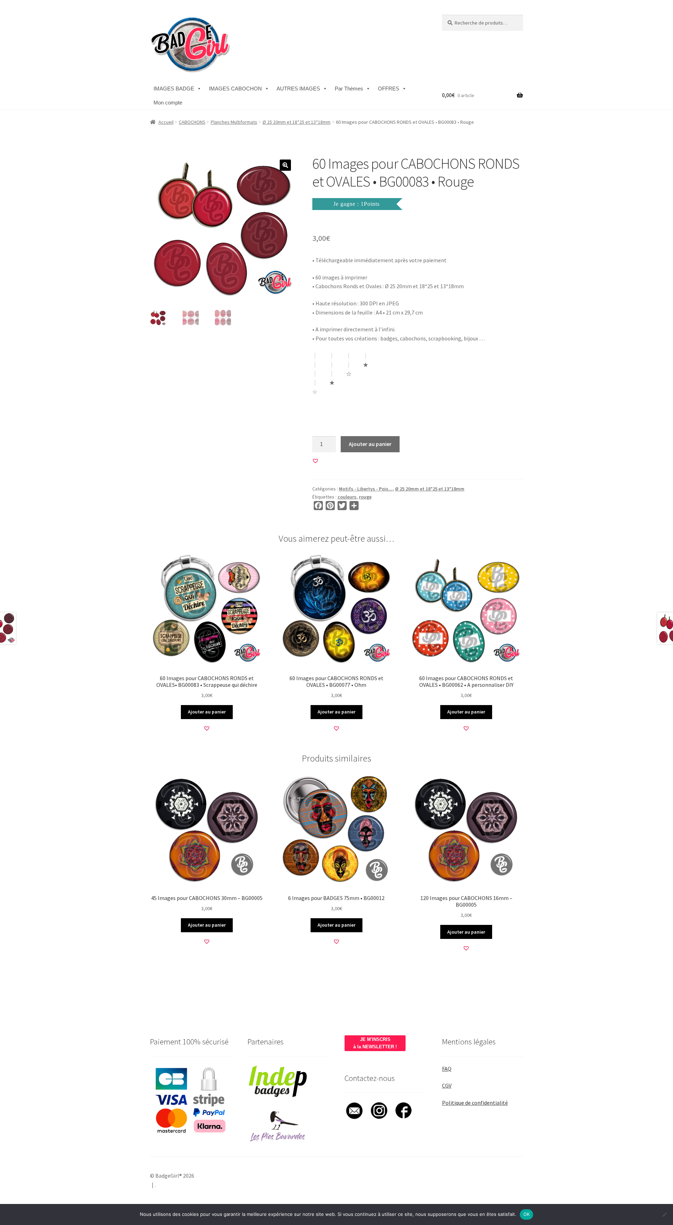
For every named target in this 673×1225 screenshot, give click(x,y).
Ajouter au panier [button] (207, 712)
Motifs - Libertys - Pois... (366, 489)
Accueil (166, 122)
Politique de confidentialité (475, 1102)
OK (526, 1214)
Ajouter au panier (370, 443)
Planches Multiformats (234, 122)
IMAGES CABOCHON (235, 89)
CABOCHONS (192, 122)
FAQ (446, 1068)
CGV (446, 1085)
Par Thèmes (349, 89)
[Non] (664, 1214)
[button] (285, 165)
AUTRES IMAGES (298, 89)
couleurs (347, 497)
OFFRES (388, 89)
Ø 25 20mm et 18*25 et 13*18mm (297, 122)
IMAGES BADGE (174, 89)
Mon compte (168, 103)
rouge (365, 497)
